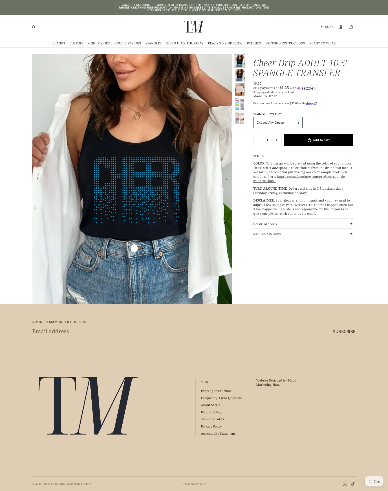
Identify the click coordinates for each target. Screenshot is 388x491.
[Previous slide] (37, 179)
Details (258, 156)
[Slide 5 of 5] (240, 118)
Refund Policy (211, 412)
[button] (303, 88)
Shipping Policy (212, 419)
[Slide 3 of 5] (240, 89)
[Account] (341, 27)
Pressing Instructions (216, 391)
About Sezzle (210, 405)
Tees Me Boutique (53, 484)
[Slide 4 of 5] (240, 103)
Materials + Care (265, 223)
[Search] (34, 27)
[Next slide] (227, 179)
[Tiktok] (353, 484)
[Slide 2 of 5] (240, 75)
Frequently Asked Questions (221, 398)
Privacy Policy (211, 426)
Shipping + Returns (267, 233)
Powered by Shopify (78, 484)
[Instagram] (345, 484)
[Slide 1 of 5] (240, 61)
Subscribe (344, 331)
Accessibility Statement (218, 433)
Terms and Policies (194, 484)
